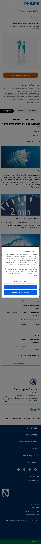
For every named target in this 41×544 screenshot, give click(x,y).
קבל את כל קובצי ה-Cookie (20, 292)
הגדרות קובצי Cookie (20, 281)
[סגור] (4, 248)
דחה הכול (20, 287)
